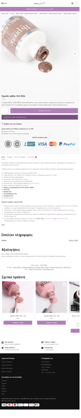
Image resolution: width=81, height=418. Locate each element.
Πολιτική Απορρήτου (7, 371)
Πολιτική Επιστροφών (7, 362)
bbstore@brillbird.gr (46, 364)
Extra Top (40, 218)
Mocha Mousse (38, 269)
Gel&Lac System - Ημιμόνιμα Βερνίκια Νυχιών (26, 13)
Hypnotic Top (31, 218)
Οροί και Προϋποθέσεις (7, 368)
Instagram (4, 380)
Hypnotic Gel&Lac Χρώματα (70, 13)
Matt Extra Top (49, 218)
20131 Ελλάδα (44, 370)
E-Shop (12, 13)
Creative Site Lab (11, 401)
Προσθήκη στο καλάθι (44, 111)
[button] (76, 3)
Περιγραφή (9, 157)
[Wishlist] (30, 284)
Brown (71, 240)
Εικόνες (3, 157)
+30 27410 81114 (45, 362)
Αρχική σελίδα (5, 13)
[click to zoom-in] (40, 54)
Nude (76, 240)
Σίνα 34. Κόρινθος (45, 367)
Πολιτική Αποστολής (7, 365)
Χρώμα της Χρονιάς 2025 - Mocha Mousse (60, 267)
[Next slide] (75, 54)
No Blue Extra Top (62, 218)
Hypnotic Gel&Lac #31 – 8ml (18, 316)
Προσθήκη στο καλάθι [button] (18, 322)
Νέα (53, 269)
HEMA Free (31, 269)
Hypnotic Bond (34, 183)
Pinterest (4, 388)
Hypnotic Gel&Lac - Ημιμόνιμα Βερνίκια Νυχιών (51, 13)
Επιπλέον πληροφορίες (20, 157)
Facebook (4, 383)
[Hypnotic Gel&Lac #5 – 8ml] (51, 297)
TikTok (3, 394)
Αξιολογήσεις (32, 157)
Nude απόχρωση (47, 269)
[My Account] (72, 3)
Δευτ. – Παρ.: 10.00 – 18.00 (48, 372)
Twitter (3, 386)
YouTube (4, 391)
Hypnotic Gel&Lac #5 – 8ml (51, 316)
